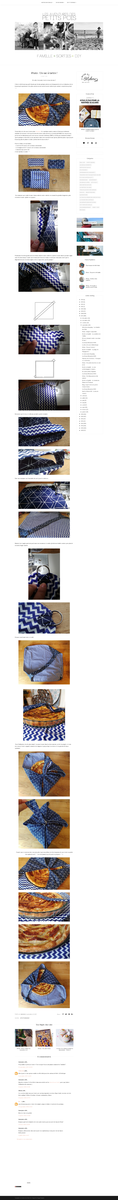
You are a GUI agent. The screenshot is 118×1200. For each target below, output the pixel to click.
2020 (82, 309)
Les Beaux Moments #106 (89, 342)
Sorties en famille (85, 167)
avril (83, 405)
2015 (82, 416)
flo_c (20, 1101)
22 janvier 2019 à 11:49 (24, 1087)
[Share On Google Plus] (72, 1014)
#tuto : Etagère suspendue (89, 331)
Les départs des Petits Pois (88, 202)
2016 (82, 414)
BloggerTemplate (40, 1198)
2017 (82, 316)
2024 (82, 299)
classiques (38, 131)
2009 (82, 430)
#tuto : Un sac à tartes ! (88, 347)
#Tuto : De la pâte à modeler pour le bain (91, 286)
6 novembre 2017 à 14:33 (24, 1076)
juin (83, 400)
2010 (82, 428)
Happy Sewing (91, 162)
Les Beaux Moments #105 (89, 356)
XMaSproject (93, 179)
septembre (85, 325)
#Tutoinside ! (25, 1018)
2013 (82, 421)
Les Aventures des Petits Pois (25, 1198)
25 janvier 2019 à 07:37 (24, 1098)
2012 (82, 423)
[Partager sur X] (66, 1014)
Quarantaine (83, 194)
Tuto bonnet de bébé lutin (93, 265)
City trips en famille (86, 204)
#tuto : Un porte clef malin (93, 272)
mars (83, 407)
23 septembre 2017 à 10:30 (25, 1067)
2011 (82, 425)
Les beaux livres (85, 182)
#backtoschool (90, 192)
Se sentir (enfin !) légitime (89, 371)
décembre (85, 318)
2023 (82, 302)
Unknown (21, 1071)
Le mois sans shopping (88, 354)
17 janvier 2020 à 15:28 (24, 1115)
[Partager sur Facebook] (63, 1014)
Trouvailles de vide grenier (88, 189)
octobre (84, 322)
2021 (82, 306)
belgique (82, 209)
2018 (82, 313)
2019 (82, 311)
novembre (85, 320)
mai (83, 402)
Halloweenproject (85, 207)
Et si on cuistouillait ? (86, 177)
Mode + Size (96, 207)
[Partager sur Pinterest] (69, 1014)
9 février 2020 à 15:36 (24, 1124)
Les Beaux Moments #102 (89, 389)
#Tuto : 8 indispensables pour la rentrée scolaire (90, 130)
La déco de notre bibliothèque (90, 345)
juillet (83, 398)
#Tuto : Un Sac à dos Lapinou (91, 279)
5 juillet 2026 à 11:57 (23, 1135)
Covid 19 (82, 192)
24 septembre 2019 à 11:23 (25, 1106)
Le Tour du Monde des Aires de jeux (90, 197)
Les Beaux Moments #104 (89, 373)
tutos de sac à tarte (54, 1082)
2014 (82, 418)
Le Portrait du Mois (85, 187)
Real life (82, 162)
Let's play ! (94, 182)
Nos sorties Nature (85, 184)
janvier (84, 412)
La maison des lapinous (86, 199)
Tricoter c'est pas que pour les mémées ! (92, 174)
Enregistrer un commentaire (24, 1139)
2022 (82, 304)
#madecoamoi (83, 179)
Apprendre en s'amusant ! (87, 172)
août (83, 395)
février (84, 409)
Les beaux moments (85, 165)
